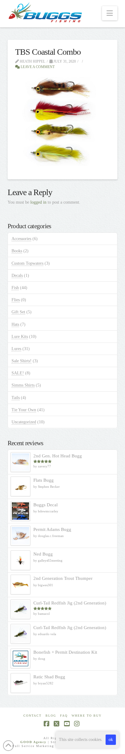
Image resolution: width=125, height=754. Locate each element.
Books (17, 251)
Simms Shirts (23, 385)
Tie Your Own (24, 410)
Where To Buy (87, 715)
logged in (38, 202)
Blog (51, 715)
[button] (109, 13)
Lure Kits (20, 336)
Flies (16, 300)
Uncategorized (24, 422)
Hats (15, 324)
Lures (16, 348)
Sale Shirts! (22, 361)
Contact (32, 715)
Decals (17, 275)
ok (111, 739)
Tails (16, 397)
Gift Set (18, 312)
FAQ (64, 715)
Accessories (21, 238)
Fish (15, 287)
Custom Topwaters (27, 263)
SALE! (18, 373)
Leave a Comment (37, 67)
